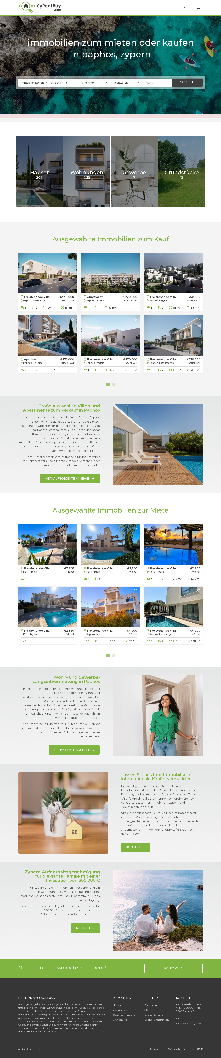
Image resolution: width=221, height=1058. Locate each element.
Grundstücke (120, 1019)
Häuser (117, 1005)
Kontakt (171, 968)
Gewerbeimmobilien (124, 1014)
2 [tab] (113, 384)
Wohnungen (120, 1010)
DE (179, 7)
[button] (33, 83)
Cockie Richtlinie (153, 1014)
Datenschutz (151, 1005)
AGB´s (148, 1010)
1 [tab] (107, 384)
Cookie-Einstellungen (156, 1019)
